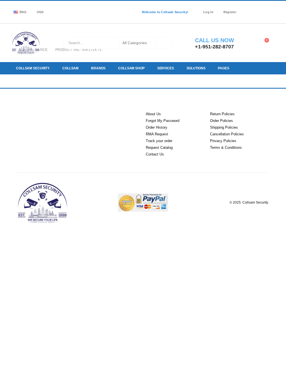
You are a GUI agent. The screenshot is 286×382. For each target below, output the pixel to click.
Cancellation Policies (227, 134)
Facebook (27, 121)
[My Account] (249, 43)
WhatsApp (92, 121)
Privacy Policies (223, 141)
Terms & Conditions (226, 147)
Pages (221, 68)
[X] (254, 8)
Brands (97, 68)
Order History (156, 127)
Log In (208, 12)
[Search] (165, 43)
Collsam (70, 68)
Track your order (159, 141)
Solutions (194, 68)
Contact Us (155, 154)
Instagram (70, 121)
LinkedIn (48, 121)
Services (164, 68)
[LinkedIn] (270, 8)
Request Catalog (159, 147)
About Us (153, 114)
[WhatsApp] (246, 15)
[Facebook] (246, 8)
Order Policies (221, 121)
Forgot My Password (162, 121)
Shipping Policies (224, 127)
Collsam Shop (130, 68)
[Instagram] (262, 8)
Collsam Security (33, 68)
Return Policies (222, 114)
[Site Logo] (26, 43)
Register (229, 12)
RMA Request (157, 134)
